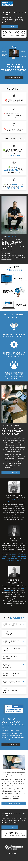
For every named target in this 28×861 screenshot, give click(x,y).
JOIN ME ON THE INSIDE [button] (14, 803)
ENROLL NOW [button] (10, 26)
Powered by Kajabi (14, 857)
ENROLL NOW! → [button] (14, 77)
